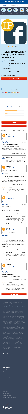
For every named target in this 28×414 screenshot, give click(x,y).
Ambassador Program (7, 373)
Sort (14, 130)
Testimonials (5, 358)
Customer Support (6, 381)
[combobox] (14, 5)
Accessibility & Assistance (8, 369)
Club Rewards (6, 360)
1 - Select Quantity (6, 68)
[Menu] (22, 6)
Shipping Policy (6, 393)
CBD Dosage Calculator (8, 377)
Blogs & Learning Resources (8, 375)
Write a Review (18, 126)
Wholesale (5, 362)
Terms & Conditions (7, 395)
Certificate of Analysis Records (9, 379)
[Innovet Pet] (7, 409)
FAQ (3, 383)
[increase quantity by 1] (18, 71)
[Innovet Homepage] (4, 5)
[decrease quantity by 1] (10, 71)
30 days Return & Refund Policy (9, 397)
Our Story (5, 356)
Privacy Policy (5, 391)
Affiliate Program (6, 371)
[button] (14, 47)
